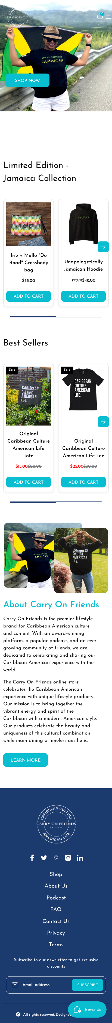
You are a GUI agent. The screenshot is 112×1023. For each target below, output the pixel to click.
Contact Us (56, 921)
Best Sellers (25, 343)
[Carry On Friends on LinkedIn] (80, 858)
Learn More (26, 760)
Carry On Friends (22, 619)
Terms (56, 945)
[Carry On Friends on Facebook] (32, 858)
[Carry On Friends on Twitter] (44, 858)
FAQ (56, 909)
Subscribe (87, 985)
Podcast (56, 898)
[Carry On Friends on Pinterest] (56, 858)
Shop (56, 874)
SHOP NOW (27, 81)
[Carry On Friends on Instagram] (68, 858)
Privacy (56, 933)
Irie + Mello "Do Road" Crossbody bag (28, 263)
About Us (56, 886)
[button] (50, 140)
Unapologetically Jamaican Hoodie (83, 266)
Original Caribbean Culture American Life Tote (28, 445)
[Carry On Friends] (47, 16)
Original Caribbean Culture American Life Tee (83, 449)
